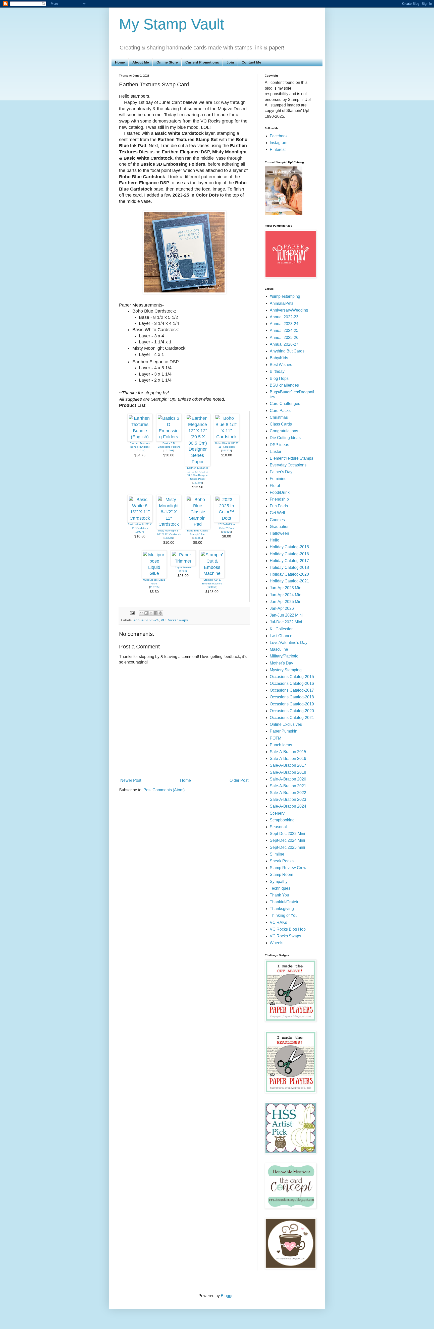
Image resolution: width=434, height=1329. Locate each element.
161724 (226, 450)
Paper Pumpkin (283, 731)
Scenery (277, 813)
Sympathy (279, 881)
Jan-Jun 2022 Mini (286, 615)
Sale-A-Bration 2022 (288, 793)
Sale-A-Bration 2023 (288, 799)
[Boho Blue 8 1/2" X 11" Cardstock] (226, 436)
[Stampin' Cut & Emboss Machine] (212, 573)
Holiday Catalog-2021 (289, 581)
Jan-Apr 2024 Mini (286, 595)
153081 (168, 537)
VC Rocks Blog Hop (288, 929)
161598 (168, 450)
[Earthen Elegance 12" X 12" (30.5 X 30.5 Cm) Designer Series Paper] (197, 461)
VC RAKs (278, 922)
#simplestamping (285, 296)
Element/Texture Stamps (291, 458)
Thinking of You (284, 915)
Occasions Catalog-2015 (292, 677)
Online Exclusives (286, 724)
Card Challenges (285, 403)
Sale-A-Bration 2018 (288, 772)
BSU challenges (284, 385)
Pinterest (278, 149)
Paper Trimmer (183, 567)
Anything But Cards (287, 351)
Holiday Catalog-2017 (289, 561)
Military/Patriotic (284, 656)
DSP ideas (279, 445)
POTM (275, 738)
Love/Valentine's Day (288, 642)
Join (230, 62)
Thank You (279, 895)
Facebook (279, 136)
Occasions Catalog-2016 (292, 683)
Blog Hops (279, 378)
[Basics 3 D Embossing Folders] (168, 436)
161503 (197, 482)
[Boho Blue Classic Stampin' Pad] (197, 524)
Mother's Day (281, 663)
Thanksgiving (282, 909)
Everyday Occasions (288, 465)
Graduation (280, 526)
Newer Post (130, 780)
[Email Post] (132, 613)
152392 (183, 571)
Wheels (276, 943)
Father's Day (281, 472)
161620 (226, 531)
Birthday (277, 371)
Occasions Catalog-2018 (292, 697)
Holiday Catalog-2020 (289, 574)
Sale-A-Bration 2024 (288, 806)
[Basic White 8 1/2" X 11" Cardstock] (139, 518)
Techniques (280, 888)
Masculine (279, 649)
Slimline (277, 854)
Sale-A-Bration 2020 (288, 779)
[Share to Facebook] (155, 613)
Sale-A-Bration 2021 (288, 786)
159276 (139, 531)
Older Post (239, 780)
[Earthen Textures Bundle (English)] (139, 436)
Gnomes (277, 520)
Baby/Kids (279, 358)
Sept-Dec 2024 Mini (287, 840)
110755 (154, 587)
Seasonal (278, 827)
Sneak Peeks (282, 861)
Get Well (277, 513)
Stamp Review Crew (288, 868)
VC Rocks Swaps (174, 620)
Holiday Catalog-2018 (289, 567)
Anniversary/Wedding (289, 310)
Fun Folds (279, 506)
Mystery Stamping (286, 670)
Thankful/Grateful (285, 902)
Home (120, 62)
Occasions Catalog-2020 (292, 711)
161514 (139, 450)
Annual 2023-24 (146, 620)
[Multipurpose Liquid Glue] (154, 573)
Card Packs (280, 410)
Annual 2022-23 (284, 317)
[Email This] (141, 613)
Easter (275, 451)
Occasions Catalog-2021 (292, 717)
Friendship (279, 499)
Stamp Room (281, 874)
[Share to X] (150, 613)
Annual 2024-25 (284, 330)
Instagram (278, 143)
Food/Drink (280, 492)
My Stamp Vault (171, 24)
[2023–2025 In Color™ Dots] (226, 518)
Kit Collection (282, 629)
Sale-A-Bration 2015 (288, 752)
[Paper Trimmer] (183, 561)
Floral (275, 486)
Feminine (278, 478)
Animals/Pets (281, 303)
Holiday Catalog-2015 (289, 547)
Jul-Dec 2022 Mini (286, 622)
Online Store (167, 62)
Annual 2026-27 (284, 344)
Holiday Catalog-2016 (289, 554)
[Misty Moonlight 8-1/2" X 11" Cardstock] (168, 524)
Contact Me (251, 62)
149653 (211, 587)
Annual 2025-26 (284, 337)
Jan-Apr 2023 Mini (286, 588)
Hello (274, 540)
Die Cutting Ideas (285, 438)
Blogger (228, 1296)
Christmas (279, 417)
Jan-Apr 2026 (282, 608)
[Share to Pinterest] (160, 613)
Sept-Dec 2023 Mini (287, 833)
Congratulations (284, 431)
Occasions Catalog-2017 (292, 690)
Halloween (279, 533)
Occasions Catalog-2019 (292, 704)
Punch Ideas (281, 745)
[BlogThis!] (146, 613)
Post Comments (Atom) (164, 790)
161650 (197, 537)
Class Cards (281, 424)
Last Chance (281, 636)
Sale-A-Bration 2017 (288, 765)
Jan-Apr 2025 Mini (286, 601)
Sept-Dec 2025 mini (287, 847)
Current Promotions (202, 62)
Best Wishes (281, 365)
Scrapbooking (282, 820)
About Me (140, 62)
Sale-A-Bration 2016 (288, 758)
